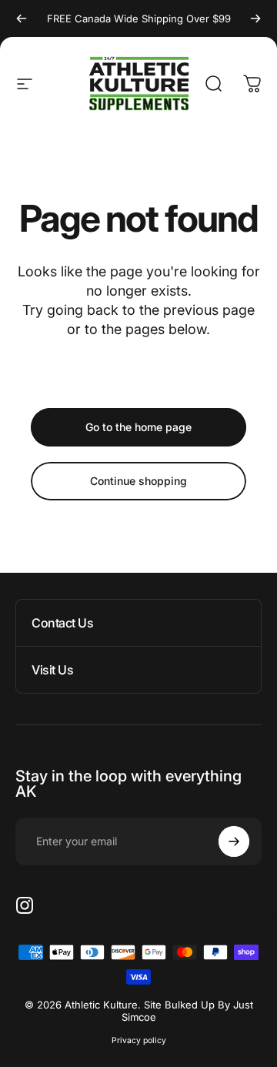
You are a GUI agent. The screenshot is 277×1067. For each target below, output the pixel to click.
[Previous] (21, 18)
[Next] (255, 18)
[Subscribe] (234, 841)
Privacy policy (139, 1040)
